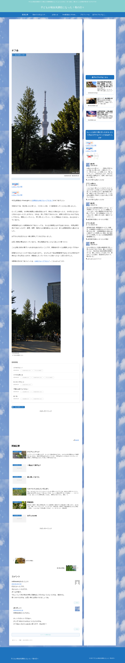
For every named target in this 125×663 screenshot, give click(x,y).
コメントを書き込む (45, 634)
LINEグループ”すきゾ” (42, 261)
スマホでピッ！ (18, 367)
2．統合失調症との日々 (19, 407)
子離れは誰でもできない (20, 389)
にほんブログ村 (17, 187)
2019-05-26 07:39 (18, 610)
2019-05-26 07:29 (16, 584)
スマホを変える (18, 375)
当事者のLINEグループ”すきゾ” (42, 200)
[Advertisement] (46, 34)
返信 (77, 602)
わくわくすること (18, 382)
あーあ (15, 396)
